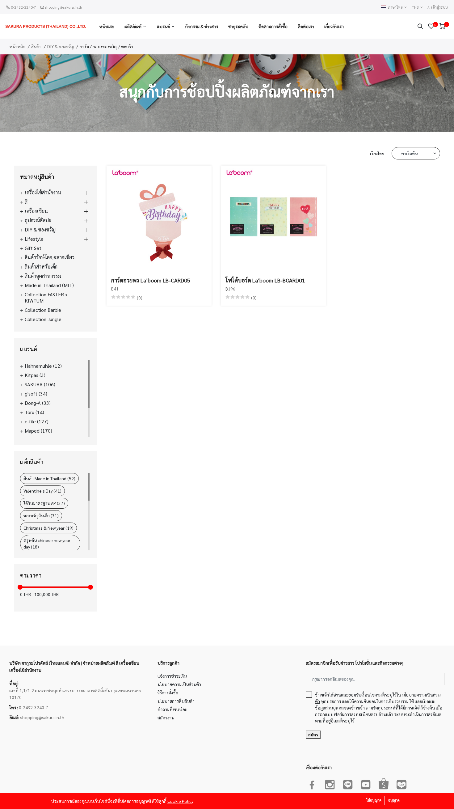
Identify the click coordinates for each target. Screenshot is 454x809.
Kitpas (35, 375)
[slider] (20, 587)
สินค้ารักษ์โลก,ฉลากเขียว (49, 257)
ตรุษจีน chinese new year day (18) (46, 543)
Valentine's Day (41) (42, 490)
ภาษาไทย (396, 7)
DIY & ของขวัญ (60, 46)
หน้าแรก (106, 26)
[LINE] (348, 783)
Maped (38, 431)
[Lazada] (401, 783)
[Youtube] (365, 783)
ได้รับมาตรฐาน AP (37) (44, 503)
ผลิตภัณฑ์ (132, 26)
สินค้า (36, 46)
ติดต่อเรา (306, 26)
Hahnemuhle (43, 366)
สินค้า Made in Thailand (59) (49, 478)
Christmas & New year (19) (48, 528)
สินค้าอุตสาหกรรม (43, 276)
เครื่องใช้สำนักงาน (43, 192)
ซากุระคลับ (238, 26)
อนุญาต (394, 800)
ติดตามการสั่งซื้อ (273, 26)
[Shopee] (383, 783)
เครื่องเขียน (36, 211)
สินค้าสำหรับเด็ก (41, 267)
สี (26, 202)
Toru (34, 412)
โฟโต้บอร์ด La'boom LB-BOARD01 (265, 280)
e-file (36, 421)
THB (416, 7)
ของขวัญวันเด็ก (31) (41, 515)
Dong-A (38, 403)
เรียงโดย (377, 153)
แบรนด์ (163, 26)
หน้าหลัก (17, 46)
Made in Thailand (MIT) (49, 285)
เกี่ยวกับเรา (334, 26)
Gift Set (33, 248)
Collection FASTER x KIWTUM (46, 297)
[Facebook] (312, 783)
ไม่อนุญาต (373, 800)
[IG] (330, 783)
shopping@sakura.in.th (63, 7)
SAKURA (40, 384)
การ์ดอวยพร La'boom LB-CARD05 (150, 280)
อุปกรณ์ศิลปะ (38, 220)
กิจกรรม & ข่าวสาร (201, 26)
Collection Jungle (43, 319)
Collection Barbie (43, 310)
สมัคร (313, 734)
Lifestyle (34, 239)
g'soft (36, 394)
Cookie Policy (180, 801)
